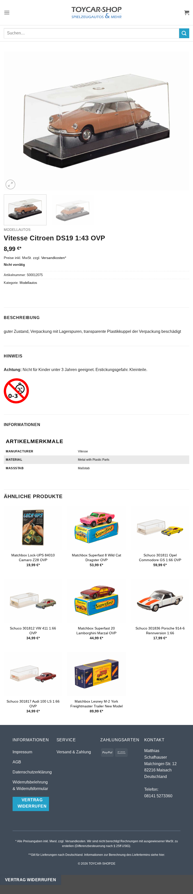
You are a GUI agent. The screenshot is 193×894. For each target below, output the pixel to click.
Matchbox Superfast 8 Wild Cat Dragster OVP (96, 557)
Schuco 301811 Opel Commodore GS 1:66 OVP (160, 557)
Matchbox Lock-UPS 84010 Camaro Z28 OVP (33, 557)
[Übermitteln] (184, 33)
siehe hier (157, 855)
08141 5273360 (158, 796)
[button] (7, 12)
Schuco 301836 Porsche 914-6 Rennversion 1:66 (160, 630)
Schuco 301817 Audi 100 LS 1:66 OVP (33, 703)
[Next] (179, 121)
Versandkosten (53, 258)
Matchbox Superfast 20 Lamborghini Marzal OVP (96, 630)
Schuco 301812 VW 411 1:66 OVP (33, 630)
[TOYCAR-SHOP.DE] (96, 12)
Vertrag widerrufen (30, 880)
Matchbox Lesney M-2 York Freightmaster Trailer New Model (96, 703)
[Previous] (13, 121)
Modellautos (17, 230)
